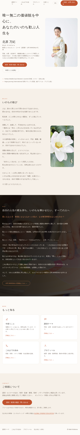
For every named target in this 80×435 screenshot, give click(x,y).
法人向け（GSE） (39, 429)
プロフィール (36, 3)
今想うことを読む (10, 70)
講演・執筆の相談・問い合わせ (14, 65)
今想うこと (46, 3)
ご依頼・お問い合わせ (69, 3)
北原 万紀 (5, 3)
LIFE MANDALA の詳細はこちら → (16, 283)
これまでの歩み (25, 3)
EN (55, 3)
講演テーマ (14, 3)
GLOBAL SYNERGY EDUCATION (44, 413)
